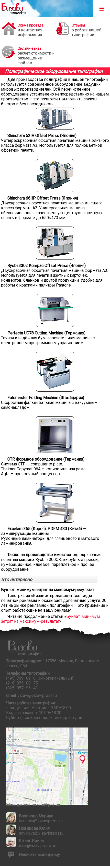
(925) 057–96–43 (22, 688)
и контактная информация (30, 30)
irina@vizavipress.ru (37, 845)
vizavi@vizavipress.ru (37, 695)
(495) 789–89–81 (22, 678)
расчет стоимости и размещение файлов (36, 55)
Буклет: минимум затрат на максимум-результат (50, 619)
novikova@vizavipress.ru (41, 833)
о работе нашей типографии (86, 30)
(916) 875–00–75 (22, 683)
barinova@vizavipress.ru (41, 820)
